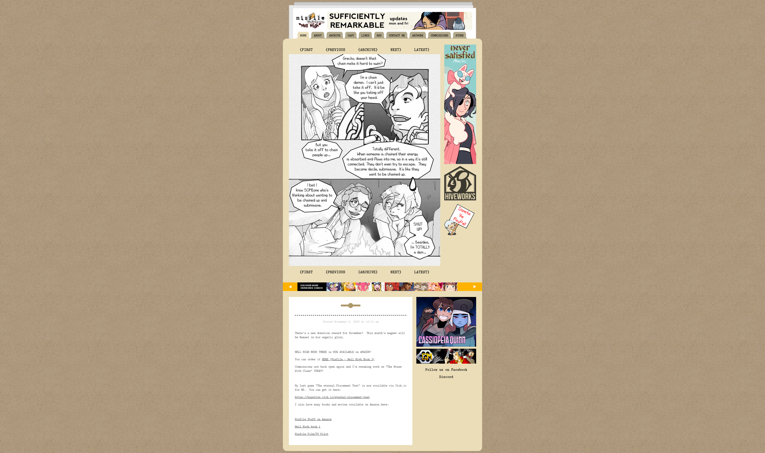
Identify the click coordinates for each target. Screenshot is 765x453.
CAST (351, 35)
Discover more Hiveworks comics (311, 286)
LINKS (365, 35)
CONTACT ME (397, 35)
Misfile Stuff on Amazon (313, 419)
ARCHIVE (334, 35)
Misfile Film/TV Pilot (311, 434)
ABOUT (318, 35)
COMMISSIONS (439, 35)
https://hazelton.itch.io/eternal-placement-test (332, 397)
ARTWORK (417, 35)
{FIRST (306, 49)
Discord (446, 376)
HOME (303, 35)
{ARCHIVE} (368, 49)
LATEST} (422, 49)
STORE (460, 35)
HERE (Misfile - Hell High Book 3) (348, 359)
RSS (379, 35)
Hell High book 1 (307, 426)
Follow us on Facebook (446, 369)
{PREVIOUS (335, 49)
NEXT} (395, 49)
